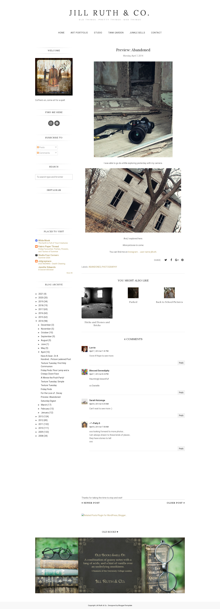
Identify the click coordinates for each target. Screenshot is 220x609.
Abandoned (95, 267)
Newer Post (92, 503)
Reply (181, 363)
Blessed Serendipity (99, 370)
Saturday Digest (48, 401)
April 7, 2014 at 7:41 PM (99, 351)
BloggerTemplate (125, 605)
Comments (44, 153)
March (44, 405)
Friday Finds (46, 389)
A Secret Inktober (46, 270)
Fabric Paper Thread (48, 246)
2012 (40, 420)
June (43, 344)
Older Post (175, 503)
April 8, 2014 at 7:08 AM (99, 427)
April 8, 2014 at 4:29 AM (99, 404)
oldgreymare (44, 261)
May (43, 348)
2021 (40, 294)
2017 (40, 309)
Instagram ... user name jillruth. (142, 252)
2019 (40, 301)
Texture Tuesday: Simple (52, 381)
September (46, 336)
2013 (40, 416)
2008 (40, 436)
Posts (42, 147)
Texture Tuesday (49, 385)
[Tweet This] (165, 260)
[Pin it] (182, 260)
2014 (40, 321)
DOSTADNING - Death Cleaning (51, 264)
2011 (40, 424)
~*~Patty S (94, 423)
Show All (70, 273)
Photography (109, 267)
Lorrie (92, 347)
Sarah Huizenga (97, 400)
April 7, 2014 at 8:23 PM (99, 374)
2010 (40, 428)
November (46, 329)
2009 (40, 432)
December (46, 325)
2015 (40, 317)
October (45, 332)
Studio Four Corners (48, 255)
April (43, 352)
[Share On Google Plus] (176, 260)
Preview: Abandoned (50, 397)
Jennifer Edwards (47, 267)
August (44, 340)
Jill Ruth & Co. (110, 13)
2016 (40, 313)
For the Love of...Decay (51, 393)
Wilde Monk (44, 240)
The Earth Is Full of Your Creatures (53, 243)
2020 (40, 297)
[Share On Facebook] (171, 260)
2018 (40, 305)
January (45, 412)
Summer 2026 (44, 258)
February (45, 408)
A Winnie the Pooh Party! (52, 377)
